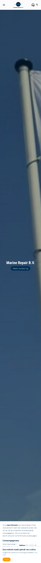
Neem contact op (20, 268)
